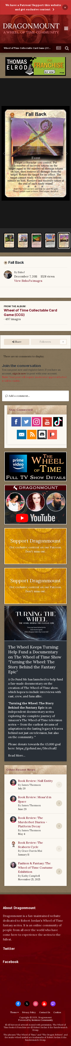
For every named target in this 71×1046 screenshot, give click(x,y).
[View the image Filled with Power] (9, 240)
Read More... (16, 755)
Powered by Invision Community (35, 1020)
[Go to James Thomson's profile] (13, 782)
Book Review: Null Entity (35, 781)
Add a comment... (19, 396)
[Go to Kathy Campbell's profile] (13, 865)
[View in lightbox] (36, 153)
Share (17, 341)
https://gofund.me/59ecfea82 (36, 748)
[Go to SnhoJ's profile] (8, 275)
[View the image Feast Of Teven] (22, 240)
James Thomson (31, 785)
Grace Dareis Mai (32, 851)
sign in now (19, 373)
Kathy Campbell (31, 875)
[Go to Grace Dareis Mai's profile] (13, 844)
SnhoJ (21, 272)
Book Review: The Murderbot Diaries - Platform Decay (32, 822)
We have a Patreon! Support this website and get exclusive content (33, 7)
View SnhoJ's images (28, 281)
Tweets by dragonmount (19, 955)
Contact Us (44, 1012)
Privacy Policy (29, 1012)
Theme (13, 1012)
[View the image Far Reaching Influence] (36, 240)
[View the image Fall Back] (64, 240)
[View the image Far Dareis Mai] (50, 240)
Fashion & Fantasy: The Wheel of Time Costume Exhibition (35, 867)
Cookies (57, 1012)
